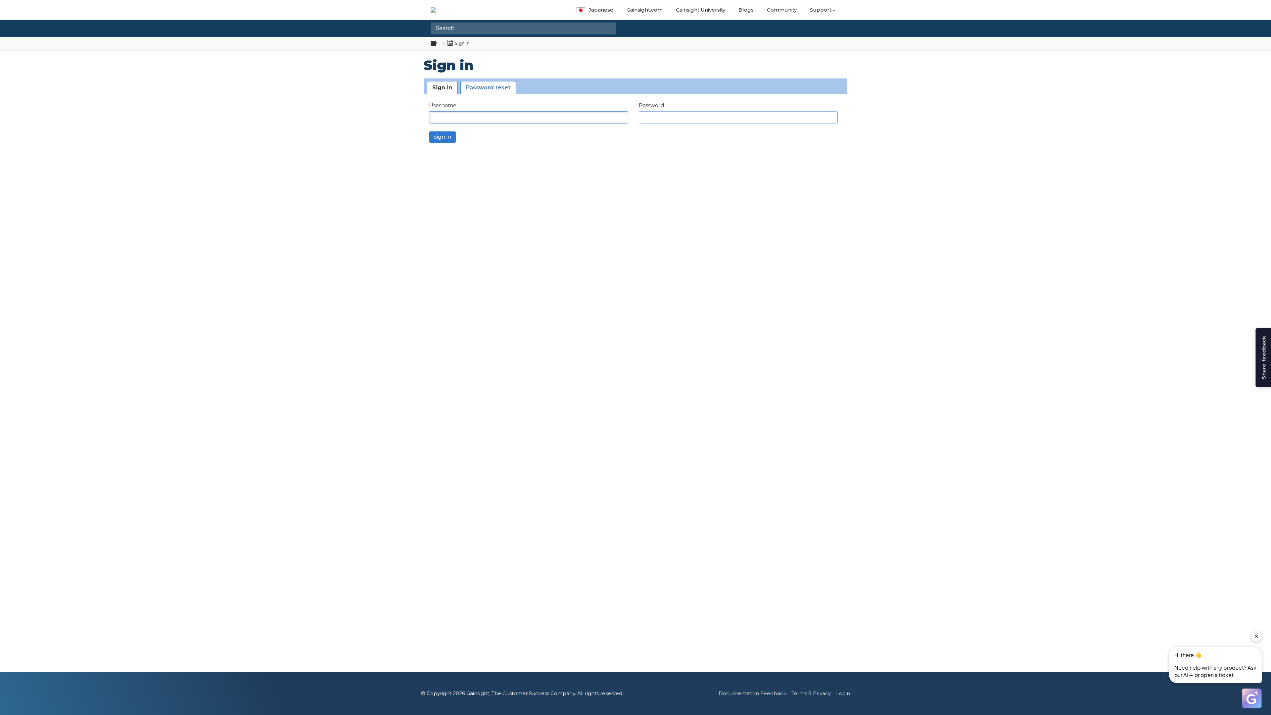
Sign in (442, 87)
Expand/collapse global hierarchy (438, 43)
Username (442, 105)
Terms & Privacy (811, 693)
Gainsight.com (645, 10)
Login (843, 693)
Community (782, 10)
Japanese (600, 10)
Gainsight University (700, 10)
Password (651, 105)
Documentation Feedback (752, 693)
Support (820, 10)
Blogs (746, 10)
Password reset (488, 87)
